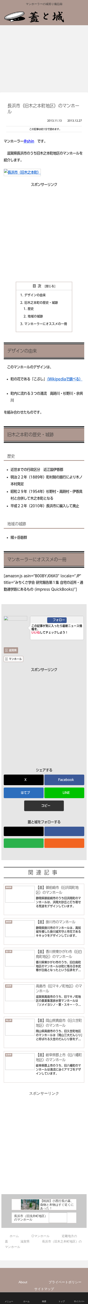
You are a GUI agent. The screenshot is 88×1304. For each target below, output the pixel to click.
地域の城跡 (35, 316)
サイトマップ (44, 1289)
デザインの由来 (35, 295)
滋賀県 (13, 650)
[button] (44, 806)
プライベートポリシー (65, 1282)
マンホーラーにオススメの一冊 (45, 324)
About (23, 1282)
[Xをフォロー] (24, 831)
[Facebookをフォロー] (64, 831)
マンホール (15, 658)
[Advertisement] (44, 232)
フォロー (59, 620)
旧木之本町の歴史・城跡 (41, 302)
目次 (38, 286)
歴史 (31, 308)
